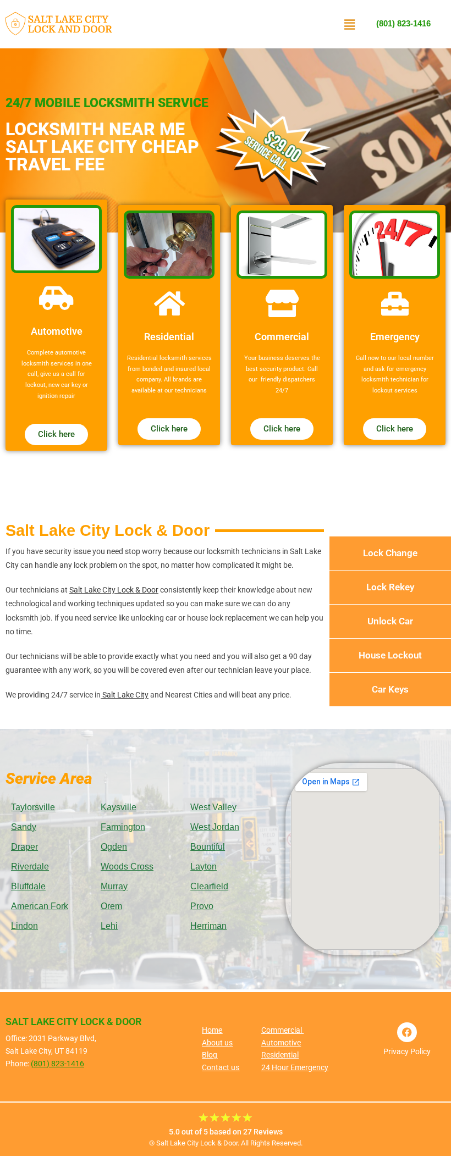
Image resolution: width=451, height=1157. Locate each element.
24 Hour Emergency (294, 1067)
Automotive (281, 1042)
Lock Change (390, 552)
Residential (280, 1054)
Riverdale (30, 866)
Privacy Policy (407, 1051)
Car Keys (390, 689)
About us (217, 1042)
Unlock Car (390, 621)
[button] (349, 24)
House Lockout (390, 655)
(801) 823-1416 (403, 23)
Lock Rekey (390, 587)
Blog (209, 1054)
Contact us (220, 1067)
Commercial (282, 1030)
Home (212, 1030)
